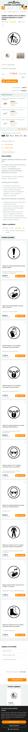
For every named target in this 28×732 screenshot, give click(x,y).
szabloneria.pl (14, 3)
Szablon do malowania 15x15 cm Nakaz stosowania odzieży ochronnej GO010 (12, 545)
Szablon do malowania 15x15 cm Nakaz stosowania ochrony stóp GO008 (12, 625)
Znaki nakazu (23, 11)
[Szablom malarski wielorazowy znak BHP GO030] (14, 38)
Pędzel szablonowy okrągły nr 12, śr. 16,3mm (12, 109)
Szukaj (16, 7)
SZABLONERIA (11, 64)
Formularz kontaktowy (8, 152)
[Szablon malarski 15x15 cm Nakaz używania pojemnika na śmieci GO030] (14, 695)
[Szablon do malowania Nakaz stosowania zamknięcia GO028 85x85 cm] (13, 412)
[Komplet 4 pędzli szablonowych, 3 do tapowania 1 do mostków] (5, 103)
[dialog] (14, 719)
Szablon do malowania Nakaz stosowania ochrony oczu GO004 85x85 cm (13, 506)
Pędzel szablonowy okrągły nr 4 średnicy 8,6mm (13, 119)
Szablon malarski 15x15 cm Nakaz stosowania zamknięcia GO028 (11, 386)
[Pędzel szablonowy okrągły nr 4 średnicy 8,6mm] (5, 123)
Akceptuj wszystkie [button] (14, 722)
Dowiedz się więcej (5, 718)
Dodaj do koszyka (11, 81)
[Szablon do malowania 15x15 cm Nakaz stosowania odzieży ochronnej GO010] (13, 532)
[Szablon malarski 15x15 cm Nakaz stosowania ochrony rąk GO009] (13, 332)
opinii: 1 (22, 21)
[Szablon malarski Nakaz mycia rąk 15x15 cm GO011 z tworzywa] (13, 572)
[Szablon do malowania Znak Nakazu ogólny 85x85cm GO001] (13, 253)
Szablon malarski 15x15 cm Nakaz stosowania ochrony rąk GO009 (11, 346)
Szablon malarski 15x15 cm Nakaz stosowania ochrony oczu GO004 (11, 466)
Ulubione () (22, 6)
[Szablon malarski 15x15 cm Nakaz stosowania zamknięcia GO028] (13, 372)
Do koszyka (21, 276)
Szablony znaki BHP (13, 11)
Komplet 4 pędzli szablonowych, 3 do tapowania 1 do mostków (14, 99)
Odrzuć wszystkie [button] (14, 725)
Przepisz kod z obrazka (12, 672)
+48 (8, 144)
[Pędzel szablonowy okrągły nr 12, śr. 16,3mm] (5, 113)
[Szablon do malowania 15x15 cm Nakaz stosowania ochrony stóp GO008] (13, 612)
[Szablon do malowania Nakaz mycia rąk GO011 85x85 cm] (13, 292)
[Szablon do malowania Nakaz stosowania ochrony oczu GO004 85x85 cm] (13, 492)
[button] (14, 729)
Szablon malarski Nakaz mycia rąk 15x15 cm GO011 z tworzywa (13, 585)
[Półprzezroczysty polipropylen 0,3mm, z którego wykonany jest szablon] (20, 56)
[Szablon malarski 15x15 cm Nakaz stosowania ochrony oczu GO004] (13, 452)
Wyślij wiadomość (17, 680)
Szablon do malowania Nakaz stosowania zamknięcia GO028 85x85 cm (13, 426)
